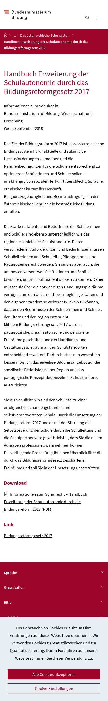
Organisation (14, 587)
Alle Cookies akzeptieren (54, 674)
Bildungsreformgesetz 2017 (28, 535)
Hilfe (7, 602)
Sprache (10, 572)
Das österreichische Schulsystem (45, 35)
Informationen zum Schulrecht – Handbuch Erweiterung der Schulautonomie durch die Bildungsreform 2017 (45, 501)
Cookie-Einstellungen (54, 688)
